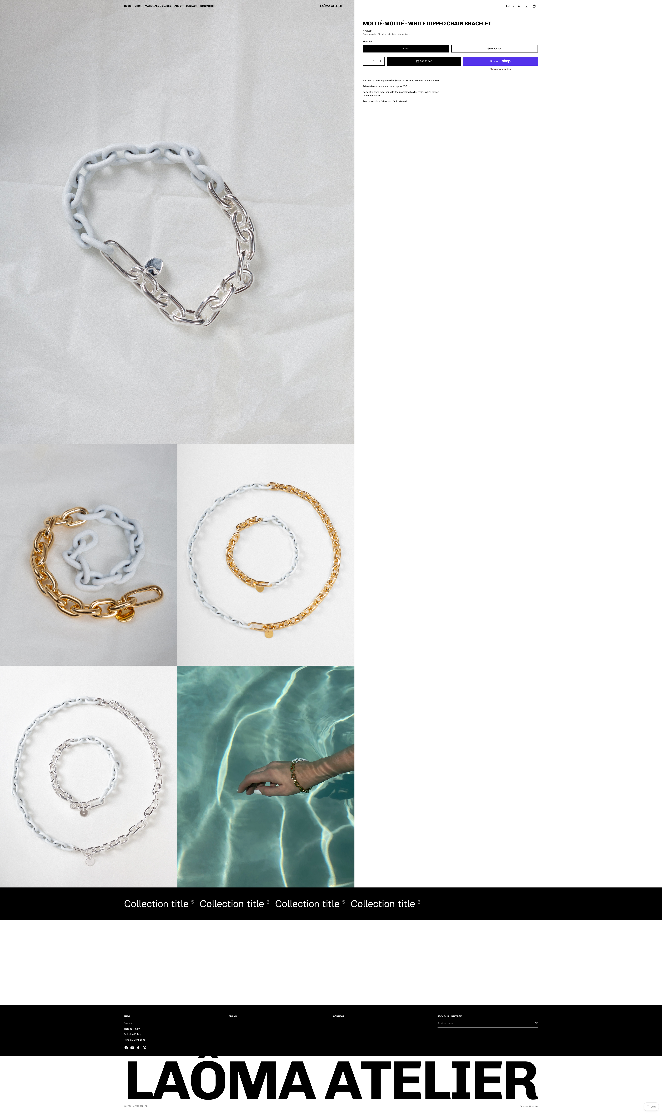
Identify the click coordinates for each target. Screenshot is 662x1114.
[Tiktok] (138, 1048)
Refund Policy (132, 1028)
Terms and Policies (529, 1106)
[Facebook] (126, 1048)
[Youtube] (132, 1048)
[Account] (526, 6)
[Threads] (144, 1048)
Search (128, 1023)
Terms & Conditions (134, 1039)
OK (536, 1023)
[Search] (519, 6)
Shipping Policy (132, 1034)
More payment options (500, 69)
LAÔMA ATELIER (140, 1106)
